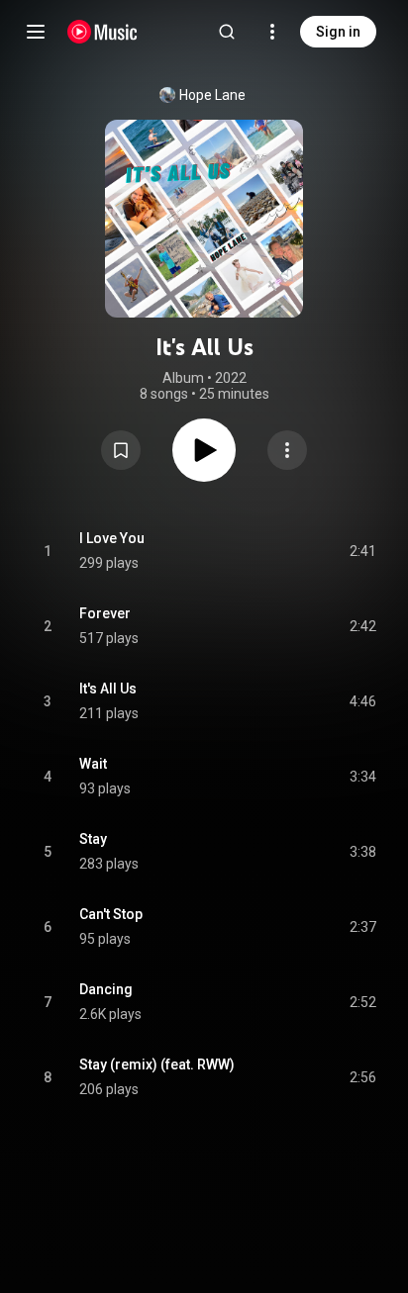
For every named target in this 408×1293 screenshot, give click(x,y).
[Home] (102, 32)
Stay (93, 839)
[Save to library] (121, 450)
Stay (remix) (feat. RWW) (157, 1064)
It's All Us (108, 688)
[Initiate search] (227, 31)
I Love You (112, 538)
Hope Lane (212, 95)
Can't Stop (111, 914)
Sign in (338, 32)
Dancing (106, 989)
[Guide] (36, 32)
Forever (105, 613)
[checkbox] (362, 551)
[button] (121, 450)
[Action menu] (287, 450)
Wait (93, 764)
